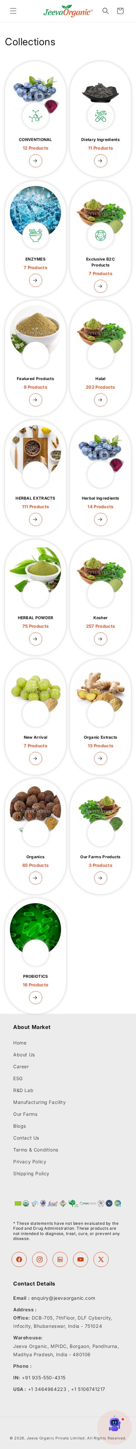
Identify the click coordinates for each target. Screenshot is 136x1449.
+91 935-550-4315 (44, 1377)
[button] (13, 11)
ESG (18, 1078)
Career (21, 1066)
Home (19, 1042)
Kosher (100, 622)
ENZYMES (35, 263)
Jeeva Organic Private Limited (56, 1438)
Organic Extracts (101, 741)
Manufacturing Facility (39, 1102)
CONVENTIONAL (35, 144)
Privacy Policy (29, 1161)
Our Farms (25, 1114)
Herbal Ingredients (100, 502)
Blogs (19, 1126)
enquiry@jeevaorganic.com (63, 1298)
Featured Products (35, 383)
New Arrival (35, 741)
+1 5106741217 (88, 1389)
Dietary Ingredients (100, 144)
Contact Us (26, 1138)
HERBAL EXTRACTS (35, 502)
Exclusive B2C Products (100, 266)
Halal (100, 383)
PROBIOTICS (35, 980)
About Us (24, 1054)
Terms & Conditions (35, 1149)
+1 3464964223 (47, 1389)
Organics (35, 861)
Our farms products (100, 861)
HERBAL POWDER (35, 622)
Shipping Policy (31, 1173)
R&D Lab (23, 1090)
